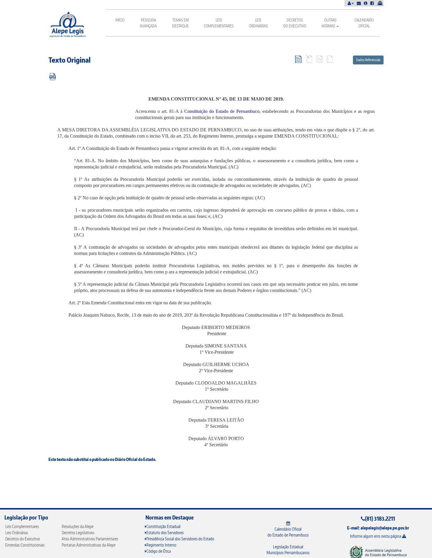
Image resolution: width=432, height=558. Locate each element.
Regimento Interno (161, 544)
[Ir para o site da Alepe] (378, 551)
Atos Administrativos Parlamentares (90, 538)
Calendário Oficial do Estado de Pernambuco (288, 532)
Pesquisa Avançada (148, 23)
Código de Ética (158, 551)
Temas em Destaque (180, 23)
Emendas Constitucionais (25, 544)
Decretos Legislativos (78, 532)
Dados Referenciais (368, 60)
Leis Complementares (218, 23)
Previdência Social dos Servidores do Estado (180, 538)
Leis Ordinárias (258, 23)
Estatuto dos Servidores (165, 532)
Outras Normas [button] (329, 23)
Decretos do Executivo (294, 23)
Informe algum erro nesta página (376, 536)
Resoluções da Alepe (77, 526)
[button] (351, 3)
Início (120, 20)
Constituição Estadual (163, 526)
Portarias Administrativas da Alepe (88, 544)
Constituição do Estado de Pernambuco (221, 111)
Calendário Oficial (364, 23)
